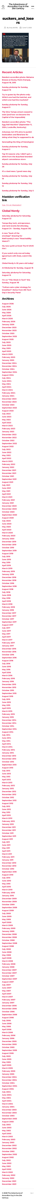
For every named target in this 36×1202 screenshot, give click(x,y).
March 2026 (7, 318)
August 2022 (8, 446)
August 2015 (7, 696)
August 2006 (8, 1017)
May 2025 (6, 348)
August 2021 (7, 482)
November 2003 (9, 1113)
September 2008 (9, 943)
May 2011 (6, 848)
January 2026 (8, 324)
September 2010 (9, 872)
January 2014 (8, 753)
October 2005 (8, 1047)
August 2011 (7, 839)
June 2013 (6, 774)
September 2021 (9, 479)
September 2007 (9, 979)
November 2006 (9, 1009)
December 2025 (9, 327)
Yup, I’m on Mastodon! (11, 205)
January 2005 (8, 1074)
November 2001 (9, 1184)
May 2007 (6, 991)
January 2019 (8, 574)
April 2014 (6, 744)
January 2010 (8, 896)
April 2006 (6, 1029)
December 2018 (9, 577)
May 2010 (6, 884)
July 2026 (6, 307)
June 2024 (6, 381)
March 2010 (7, 890)
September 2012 (9, 800)
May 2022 (6, 455)
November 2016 (9, 652)
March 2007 (7, 997)
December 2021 (9, 470)
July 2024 (6, 378)
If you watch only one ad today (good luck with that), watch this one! (17, 256)
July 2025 (6, 342)
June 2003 (6, 1128)
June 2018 (6, 595)
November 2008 (9, 937)
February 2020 (8, 536)
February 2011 (8, 857)
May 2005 (6, 1062)
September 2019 (9, 550)
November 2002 (9, 1148)
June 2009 (6, 916)
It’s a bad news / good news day (16, 171)
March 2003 (7, 1136)
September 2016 (9, 658)
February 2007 (8, 1000)
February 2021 (8, 500)
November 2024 (9, 366)
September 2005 (9, 1050)
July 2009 (6, 913)
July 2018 (6, 592)
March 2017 (7, 640)
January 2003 (8, 1142)
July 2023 (6, 414)
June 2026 (6, 310)
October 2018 (8, 583)
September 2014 (9, 729)
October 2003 (8, 1116)
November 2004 (9, 1080)
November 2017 (9, 616)
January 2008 (8, 967)
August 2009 (8, 910)
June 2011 (6, 845)
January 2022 (8, 467)
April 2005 (6, 1065)
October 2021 (8, 476)
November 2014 (9, 723)
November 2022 (9, 437)
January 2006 (8, 1038)
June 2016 (6, 666)
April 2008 (6, 958)
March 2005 (7, 1068)
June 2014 (6, 738)
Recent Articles (12, 72)
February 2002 (8, 1175)
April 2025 (6, 351)
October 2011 (8, 833)
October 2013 (8, 762)
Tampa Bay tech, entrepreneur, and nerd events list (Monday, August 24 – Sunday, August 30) (16, 226)
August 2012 (7, 803)
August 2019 (7, 553)
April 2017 (6, 637)
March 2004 (7, 1104)
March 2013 (7, 783)
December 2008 (9, 934)
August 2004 (8, 1089)
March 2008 (7, 961)
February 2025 (8, 357)
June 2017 (6, 631)
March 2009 (7, 925)
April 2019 (6, 565)
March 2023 (7, 426)
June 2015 (6, 702)
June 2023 (6, 417)
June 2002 (6, 1163)
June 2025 (6, 345)
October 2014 (8, 726)
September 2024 (9, 372)
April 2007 (6, 994)
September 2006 (9, 1015)
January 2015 (8, 717)
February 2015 (8, 714)
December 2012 (9, 791)
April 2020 (6, 530)
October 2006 (8, 1012)
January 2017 (8, 646)
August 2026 (8, 304)
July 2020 (6, 521)
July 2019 (6, 556)
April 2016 (6, 672)
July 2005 (6, 1056)
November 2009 (9, 901)
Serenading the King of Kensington (18, 142)
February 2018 (8, 607)
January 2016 (8, 681)
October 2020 (8, 512)
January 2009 (8, 931)
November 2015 (9, 687)
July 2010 (6, 878)
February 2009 (8, 928)
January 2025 (8, 360)
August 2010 (7, 875)
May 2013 (6, 777)
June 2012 (6, 809)
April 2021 (6, 494)
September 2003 (9, 1119)
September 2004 (9, 1086)
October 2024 (8, 369)
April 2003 (6, 1133)
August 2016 (7, 661)
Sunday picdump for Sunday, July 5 (18, 191)
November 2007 (9, 973)
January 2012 (8, 824)
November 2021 (9, 473)
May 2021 (6, 491)
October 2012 (8, 797)
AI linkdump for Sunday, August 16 (17, 268)
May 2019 (6, 562)
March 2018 (7, 604)
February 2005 (8, 1071)
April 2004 (6, 1101)
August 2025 (8, 339)
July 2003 (6, 1125)
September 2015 (9, 693)
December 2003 (9, 1110)
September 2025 (9, 336)
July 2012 (6, 806)
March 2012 (7, 818)
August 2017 (7, 625)
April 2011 (6, 851)
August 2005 (8, 1053)
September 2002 (9, 1154)
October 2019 (8, 548)
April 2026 (6, 316)
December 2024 (9, 363)
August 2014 (7, 732)
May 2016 (6, 669)
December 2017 (9, 613)
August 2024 (8, 375)
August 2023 (8, 411)
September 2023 (9, 408)
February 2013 (8, 785)
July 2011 (6, 842)
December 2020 (9, 506)
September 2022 (9, 443)
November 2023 (9, 402)
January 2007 (8, 1003)
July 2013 (6, 771)
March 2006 (7, 1032)
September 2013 (9, 765)
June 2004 (7, 1095)
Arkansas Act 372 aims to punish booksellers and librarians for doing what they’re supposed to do (18, 134)
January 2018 (8, 610)
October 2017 (8, 619)
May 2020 (6, 527)
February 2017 (8, 643)
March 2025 (7, 354)
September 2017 (9, 622)
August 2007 (8, 982)
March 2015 (7, 711)
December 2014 (9, 720)
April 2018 (6, 601)
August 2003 (8, 1122)
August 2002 (8, 1157)
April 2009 (6, 922)
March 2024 (7, 390)
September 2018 (9, 586)
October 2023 (8, 405)
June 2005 (6, 1059)
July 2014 (6, 735)
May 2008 (6, 955)
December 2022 (9, 434)
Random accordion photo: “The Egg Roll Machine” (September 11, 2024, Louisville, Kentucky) (17, 124)
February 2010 (8, 893)
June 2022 (6, 452)
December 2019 (9, 542)
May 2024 (6, 384)
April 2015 (6, 708)
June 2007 (6, 988)
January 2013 (8, 788)
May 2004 (6, 1098)
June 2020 (6, 524)
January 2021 (8, 503)
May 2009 (6, 919)
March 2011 (7, 854)
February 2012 (8, 821)
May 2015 (6, 705)
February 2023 (8, 429)
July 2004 (6, 1092)
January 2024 (8, 396)
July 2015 (6, 699)
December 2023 (9, 399)
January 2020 (8, 539)
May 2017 (6, 634)
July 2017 (6, 628)
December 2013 (9, 756)
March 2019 (7, 568)
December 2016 (9, 649)
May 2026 (6, 313)
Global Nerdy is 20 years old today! (17, 263)
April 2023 (6, 423)
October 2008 (8, 940)
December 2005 (9, 1041)
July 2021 (6, 485)
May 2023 (6, 420)
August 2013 (7, 768)
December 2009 (9, 899)
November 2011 (9, 830)
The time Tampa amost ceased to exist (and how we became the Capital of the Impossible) (17, 114)
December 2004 (9, 1077)
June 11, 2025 (27, 28)
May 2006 (6, 1026)
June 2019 (6, 559)
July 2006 (6, 1020)
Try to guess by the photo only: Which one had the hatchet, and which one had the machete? (16, 97)
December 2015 (9, 684)
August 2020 (8, 518)
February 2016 (8, 678)
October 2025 (8, 333)
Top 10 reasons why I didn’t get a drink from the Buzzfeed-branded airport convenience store (17, 156)
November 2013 (9, 759)
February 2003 (8, 1139)
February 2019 (8, 571)
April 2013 (6, 780)
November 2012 (9, 794)
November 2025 (9, 330)
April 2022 (6, 458)
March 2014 (7, 747)
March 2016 (7, 675)
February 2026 (8, 321)
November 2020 (9, 509)
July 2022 (6, 449)
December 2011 (9, 827)
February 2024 (8, 393)
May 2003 (6, 1131)
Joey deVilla (13, 28)
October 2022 (8, 440)
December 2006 (9, 1006)
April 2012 (6, 815)
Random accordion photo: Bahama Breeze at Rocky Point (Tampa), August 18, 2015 (18, 80)
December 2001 (9, 1181)
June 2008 (7, 952)
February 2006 (8, 1035)
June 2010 (6, 881)
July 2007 (6, 985)
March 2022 (7, 461)
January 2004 (8, 1107)
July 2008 (6, 949)
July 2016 (6, 664)
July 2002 (6, 1160)
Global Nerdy (11, 210)
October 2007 (8, 976)
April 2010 (6, 887)
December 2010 (9, 863)
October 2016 (8, 655)
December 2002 (9, 1145)
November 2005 (9, 1044)
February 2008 (8, 964)
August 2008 (8, 946)
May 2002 (6, 1166)
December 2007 (9, 970)
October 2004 (8, 1083)
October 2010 (8, 869)
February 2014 (8, 750)
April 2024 (6, 387)
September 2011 (9, 836)
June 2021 (6, 488)
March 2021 (7, 497)
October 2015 (8, 690)
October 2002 (8, 1151)
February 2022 (8, 464)
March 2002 (7, 1172)
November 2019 (9, 545)
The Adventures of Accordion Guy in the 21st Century (18, 6)
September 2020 (9, 515)
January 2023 (8, 432)
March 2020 (7, 533)
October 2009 (8, 904)
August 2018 (7, 589)
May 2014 (6, 741)
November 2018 (9, 580)
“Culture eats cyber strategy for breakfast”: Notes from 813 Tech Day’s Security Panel (16, 290)
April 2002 (6, 1169)
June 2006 (6, 1023)
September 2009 (9, 907)
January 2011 (7, 860)
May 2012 (6, 812)
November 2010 (9, 866)
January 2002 (8, 1178)
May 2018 (6, 598)
